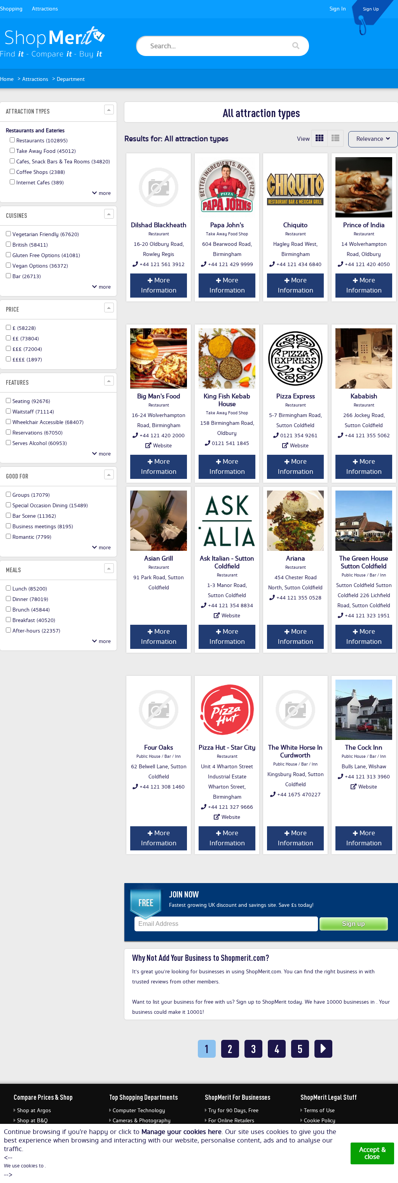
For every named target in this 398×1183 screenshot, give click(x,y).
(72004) (27, 349)
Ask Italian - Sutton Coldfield (227, 562)
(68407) (48, 422)
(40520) (33, 620)
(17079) (31, 495)
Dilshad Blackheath (159, 225)
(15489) (50, 506)
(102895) (42, 141)
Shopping (11, 9)
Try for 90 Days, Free (233, 1111)
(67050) (37, 433)
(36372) (40, 266)
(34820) (63, 162)
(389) (40, 183)
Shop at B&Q (32, 1121)
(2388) (40, 172)
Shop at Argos (34, 1111)
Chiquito (295, 225)
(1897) (27, 360)
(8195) (42, 527)
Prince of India (364, 225)
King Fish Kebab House (227, 400)
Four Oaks (158, 747)
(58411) (30, 245)
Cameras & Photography (142, 1121)
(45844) (31, 610)
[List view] (335, 138)
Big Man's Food (158, 396)
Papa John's (227, 225)
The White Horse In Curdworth (295, 751)
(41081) (46, 255)
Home (7, 79)
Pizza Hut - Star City (227, 747)
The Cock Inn (363, 747)
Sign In (338, 9)
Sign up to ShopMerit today (269, 1002)
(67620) (45, 234)
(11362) (34, 516)
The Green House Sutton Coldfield (363, 562)
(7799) (31, 537)
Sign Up (371, 9)
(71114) (33, 412)
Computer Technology (139, 1111)
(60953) (39, 443)
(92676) (31, 401)
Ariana (295, 558)
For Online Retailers (231, 1121)
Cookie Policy (319, 1121)
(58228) (24, 328)
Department (71, 79)
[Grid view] (320, 138)
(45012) (46, 151)
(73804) (25, 339)
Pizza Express (295, 396)
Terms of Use (319, 1111)
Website (162, 446)
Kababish (364, 396)
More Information (158, 285)
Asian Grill (158, 558)
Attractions (45, 9)
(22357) (36, 631)
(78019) (30, 599)
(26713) (26, 276)
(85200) (29, 589)
